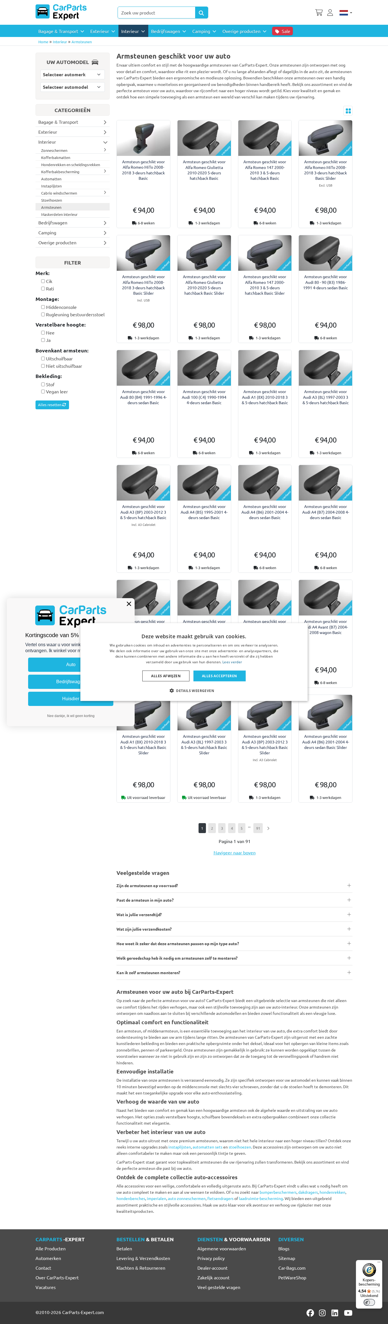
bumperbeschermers (278, 1192)
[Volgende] (268, 828)
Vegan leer (57, 391)
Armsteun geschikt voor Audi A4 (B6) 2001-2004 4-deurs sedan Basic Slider (325, 741)
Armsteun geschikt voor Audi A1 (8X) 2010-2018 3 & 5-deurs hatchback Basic (265, 397)
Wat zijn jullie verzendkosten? (144, 928)
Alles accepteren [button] (219, 676)
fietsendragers (220, 1198)
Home (43, 41)
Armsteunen (82, 41)
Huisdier (70, 698)
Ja (48, 340)
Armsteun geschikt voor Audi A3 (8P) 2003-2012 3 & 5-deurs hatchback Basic (143, 512)
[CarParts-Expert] (61, 12)
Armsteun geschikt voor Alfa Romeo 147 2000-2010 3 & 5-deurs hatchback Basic (264, 170)
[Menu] (379, 1263)
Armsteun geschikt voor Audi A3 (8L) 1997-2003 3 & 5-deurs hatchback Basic (326, 397)
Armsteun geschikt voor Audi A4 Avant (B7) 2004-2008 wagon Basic (325, 627)
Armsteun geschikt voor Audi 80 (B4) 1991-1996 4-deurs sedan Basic (143, 397)
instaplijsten (179, 1146)
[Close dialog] (128, 603)
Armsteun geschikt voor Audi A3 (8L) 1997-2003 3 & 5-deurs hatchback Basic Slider (204, 744)
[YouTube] (348, 1313)
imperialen (156, 1198)
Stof (50, 384)
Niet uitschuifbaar (64, 366)
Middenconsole (61, 307)
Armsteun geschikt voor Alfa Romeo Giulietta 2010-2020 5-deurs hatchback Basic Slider (204, 285)
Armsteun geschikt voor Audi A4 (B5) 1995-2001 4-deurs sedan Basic (204, 512)
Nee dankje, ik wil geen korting (71, 716)
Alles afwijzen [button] (166, 676)
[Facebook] (310, 1313)
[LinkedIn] (335, 1313)
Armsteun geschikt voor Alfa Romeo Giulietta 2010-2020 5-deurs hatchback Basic (204, 170)
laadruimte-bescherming (261, 1198)
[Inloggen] (331, 12)
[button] (194, 690)
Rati (50, 288)
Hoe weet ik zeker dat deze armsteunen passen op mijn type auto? (177, 943)
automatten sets (207, 1146)
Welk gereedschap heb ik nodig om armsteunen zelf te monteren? (176, 958)
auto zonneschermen (187, 1198)
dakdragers (308, 1192)
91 (258, 828)
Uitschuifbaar (59, 358)
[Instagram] (323, 1313)
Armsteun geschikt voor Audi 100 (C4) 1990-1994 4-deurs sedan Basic (204, 397)
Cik (49, 281)
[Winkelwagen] (319, 12)
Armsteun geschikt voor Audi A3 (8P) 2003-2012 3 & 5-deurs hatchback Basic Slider (265, 744)
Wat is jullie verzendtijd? (139, 914)
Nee (50, 332)
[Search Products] (201, 12)
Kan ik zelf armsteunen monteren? (148, 972)
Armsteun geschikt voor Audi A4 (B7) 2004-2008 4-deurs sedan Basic (325, 512)
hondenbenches (130, 1198)
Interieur (60, 41)
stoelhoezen (240, 1146)
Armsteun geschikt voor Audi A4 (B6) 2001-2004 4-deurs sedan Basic (264, 512)
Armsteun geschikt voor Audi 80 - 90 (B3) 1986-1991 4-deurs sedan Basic (325, 282)
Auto (71, 664)
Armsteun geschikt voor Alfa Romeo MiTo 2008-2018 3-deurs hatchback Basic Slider (325, 170)
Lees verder (232, 662)
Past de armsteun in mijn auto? (145, 899)
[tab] (73, 273)
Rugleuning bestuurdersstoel (75, 314)
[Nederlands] (345, 12)
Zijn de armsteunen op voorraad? (147, 885)
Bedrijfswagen (70, 681)
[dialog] (194, 662)
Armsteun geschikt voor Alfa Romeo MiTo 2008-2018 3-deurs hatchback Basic (143, 170)
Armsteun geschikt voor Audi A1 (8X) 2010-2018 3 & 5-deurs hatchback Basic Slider (143, 744)
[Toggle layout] (347, 110)
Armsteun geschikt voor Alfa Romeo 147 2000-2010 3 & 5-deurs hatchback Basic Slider (264, 285)
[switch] (369, 1302)
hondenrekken (332, 1192)
